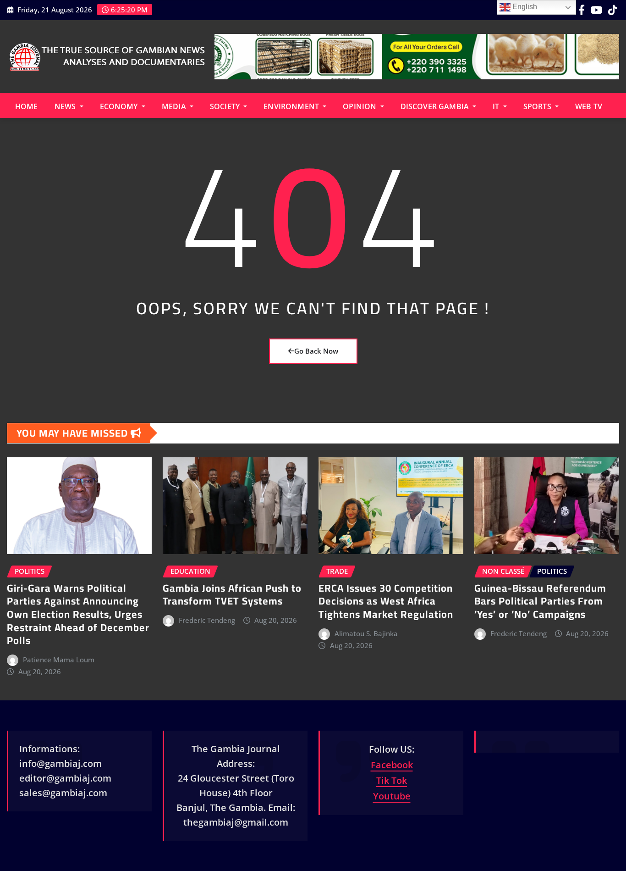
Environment (292, 106)
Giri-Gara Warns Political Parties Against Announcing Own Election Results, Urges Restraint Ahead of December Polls (78, 614)
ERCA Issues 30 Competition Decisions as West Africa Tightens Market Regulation (385, 601)
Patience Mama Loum (58, 659)
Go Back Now (316, 350)
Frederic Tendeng (207, 620)
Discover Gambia (436, 106)
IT (497, 106)
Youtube (392, 796)
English (524, 7)
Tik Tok (391, 780)
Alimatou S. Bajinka (366, 633)
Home (26, 106)
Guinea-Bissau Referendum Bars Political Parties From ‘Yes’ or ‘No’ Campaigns (540, 601)
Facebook (392, 765)
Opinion (360, 106)
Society (226, 106)
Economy (120, 106)
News (66, 106)
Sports (538, 106)
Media (175, 106)
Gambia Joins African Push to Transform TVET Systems (232, 594)
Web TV (588, 106)
